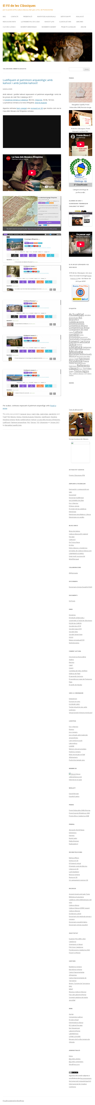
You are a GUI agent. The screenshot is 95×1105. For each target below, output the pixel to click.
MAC (70, 986)
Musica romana (74, 875)
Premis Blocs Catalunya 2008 (79, 816)
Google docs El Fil (75, 626)
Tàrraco (33, 422)
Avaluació (80, 17)
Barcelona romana (75, 969)
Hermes (71, 835)
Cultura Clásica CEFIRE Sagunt (79, 908)
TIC (70, 373)
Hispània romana (9, 420)
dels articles (75, 1059)
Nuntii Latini (73, 838)
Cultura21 (72, 539)
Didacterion (73, 699)
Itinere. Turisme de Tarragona (79, 983)
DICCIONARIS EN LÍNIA (76, 500)
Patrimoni (84, 358)
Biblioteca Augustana (76, 897)
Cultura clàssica (9, 27)
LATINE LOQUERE (75, 1036)
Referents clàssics (79, 367)
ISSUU (71, 637)
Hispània (54, 417)
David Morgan (74, 794)
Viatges (71, 375)
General (23, 414)
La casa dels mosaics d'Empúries (48, 420)
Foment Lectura (79, 341)
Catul (71, 665)
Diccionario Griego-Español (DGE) (80, 587)
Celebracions (76, 322)
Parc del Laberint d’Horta (77, 995)
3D (9, 417)
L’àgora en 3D (73, 869)
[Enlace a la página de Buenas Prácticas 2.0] (80, 293)
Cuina (71, 332)
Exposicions (84, 337)
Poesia (86, 361)
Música (72, 356)
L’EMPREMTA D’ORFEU (76, 553)
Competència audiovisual (76, 324)
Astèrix (71, 660)
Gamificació (46, 417)
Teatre (71, 371)
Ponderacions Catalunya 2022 (79, 950)
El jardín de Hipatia (75, 685)
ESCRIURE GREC (74, 704)
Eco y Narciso (73, 503)
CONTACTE (14, 17)
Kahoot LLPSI (49, 22)
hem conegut (22, 108)
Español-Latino (74, 796)
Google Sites (73, 632)
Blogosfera (74, 319)
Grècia (72, 344)
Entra (71, 1056)
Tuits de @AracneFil (76, 410)
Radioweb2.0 (73, 844)
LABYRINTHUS (73, 1034)
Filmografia (85, 339)
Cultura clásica (74, 905)
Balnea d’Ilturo (74, 858)
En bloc (71, 545)
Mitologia (76, 351)
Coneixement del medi (78, 329)
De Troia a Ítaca (74, 542)
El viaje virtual (74, 1020)
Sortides (87, 368)
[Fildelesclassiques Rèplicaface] (80, 452)
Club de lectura (65, 22)
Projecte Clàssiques (68, 27)
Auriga (71, 1014)
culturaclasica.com (75, 777)
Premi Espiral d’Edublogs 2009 (79, 813)
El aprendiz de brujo (76, 676)
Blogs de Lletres (74, 531)
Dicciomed (72, 495)
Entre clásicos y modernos (78, 548)
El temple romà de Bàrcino (78, 866)
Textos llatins (81, 371)
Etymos (71, 729)
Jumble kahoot (25, 420)
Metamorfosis (84, 349)
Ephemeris (72, 833)
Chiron (77, 774)
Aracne (83, 27)
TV (85, 373)
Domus (19, 417)
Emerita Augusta (28, 417)
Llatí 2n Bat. (44, 414)
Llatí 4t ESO (52, 414)
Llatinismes (87, 347)
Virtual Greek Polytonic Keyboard (80, 713)
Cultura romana (75, 333)
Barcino (71, 662)
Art (80, 317)
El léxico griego (74, 506)
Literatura (75, 347)
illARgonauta (73, 573)
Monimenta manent (49, 27)
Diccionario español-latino (78, 922)
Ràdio (81, 369)
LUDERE (71, 746)
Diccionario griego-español (78, 925)
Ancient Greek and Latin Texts (79, 894)
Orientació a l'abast (76, 944)
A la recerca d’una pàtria (77, 657)
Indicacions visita (9, 22)
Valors (89, 373)
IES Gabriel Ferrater (76, 1025)
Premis (71, 363)
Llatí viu (71, 349)
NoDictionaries (74, 643)
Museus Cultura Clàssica (77, 992)
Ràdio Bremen (74, 841)
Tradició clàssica (78, 373)
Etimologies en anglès (76, 517)
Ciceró (71, 668)
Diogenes (72, 615)
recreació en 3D (37, 108)
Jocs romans (73, 732)
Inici (4, 17)
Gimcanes (79, 22)
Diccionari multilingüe (76, 498)
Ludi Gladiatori (74, 872)
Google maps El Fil (75, 629)
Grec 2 (29, 414)
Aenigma (87, 315)
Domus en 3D (73, 861)
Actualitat (76, 314)
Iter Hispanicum (74, 1028)
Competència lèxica (79, 327)
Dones (81, 335)
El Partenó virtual (75, 863)
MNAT (71, 989)
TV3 (38, 422)
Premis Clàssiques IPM (77, 475)
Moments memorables (29, 27)
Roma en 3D (73, 877)
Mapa (76, 349)
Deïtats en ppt (66, 17)
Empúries (37, 417)
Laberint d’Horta (74, 1031)
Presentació (27, 17)
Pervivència (75, 361)
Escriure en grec (74, 701)
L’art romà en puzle (75, 740)
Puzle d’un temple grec (77, 760)
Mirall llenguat (74, 559)
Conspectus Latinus (76, 1017)
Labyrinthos (73, 743)
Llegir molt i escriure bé (77, 556)
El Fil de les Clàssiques (19, 5)
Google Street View (75, 634)
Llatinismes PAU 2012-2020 (30, 22)
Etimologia (74, 336)
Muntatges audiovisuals (46, 17)
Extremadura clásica (76, 1022)
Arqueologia (73, 318)
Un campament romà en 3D (78, 880)
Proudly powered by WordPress (13, 1101)
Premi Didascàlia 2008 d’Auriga (79, 810)
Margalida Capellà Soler (13, 425)
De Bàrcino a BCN (75, 914)
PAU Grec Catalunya (76, 947)
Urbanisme (44, 422)
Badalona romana (75, 967)
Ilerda (18, 420)
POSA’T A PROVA (74, 953)
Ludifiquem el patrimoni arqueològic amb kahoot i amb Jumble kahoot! (28, 81)
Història (79, 344)
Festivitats (74, 338)
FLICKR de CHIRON (75, 623)
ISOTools (72, 601)
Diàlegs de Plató (74, 673)
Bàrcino (13, 417)
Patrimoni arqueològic (18, 422)
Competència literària (78, 325)
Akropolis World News (76, 830)
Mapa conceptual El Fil (76, 640)
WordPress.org (74, 1064)
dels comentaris (76, 1062)
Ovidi (76, 359)
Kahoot (33, 420)
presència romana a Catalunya (16, 100)
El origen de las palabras (77, 509)
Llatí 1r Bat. (36, 414)
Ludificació (6, 422)
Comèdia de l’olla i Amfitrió (78, 671)
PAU (28, 422)
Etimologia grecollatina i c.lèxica (80, 514)
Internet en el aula (75, 780)
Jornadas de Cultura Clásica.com (80, 551)
